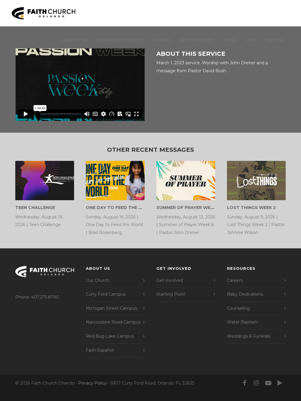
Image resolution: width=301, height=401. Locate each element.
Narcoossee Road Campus (113, 322)
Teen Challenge (35, 207)
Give (251, 40)
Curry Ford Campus (106, 294)
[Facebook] (244, 383)
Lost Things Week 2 (251, 207)
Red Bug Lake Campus (110, 336)
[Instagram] (256, 383)
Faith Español (99, 350)
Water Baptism (242, 322)
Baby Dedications (245, 294)
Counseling (238, 308)
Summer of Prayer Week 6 (188, 207)
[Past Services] (280, 383)
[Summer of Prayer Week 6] (185, 180)
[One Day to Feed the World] (115, 180)
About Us (75, 40)
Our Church (97, 280)
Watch (274, 40)
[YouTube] (268, 383)
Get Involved (197, 40)
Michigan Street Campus (111, 308)
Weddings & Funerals (248, 336)
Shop (230, 40)
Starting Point (170, 294)
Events (161, 40)
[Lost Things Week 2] (256, 180)
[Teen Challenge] (44, 180)
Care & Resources (120, 40)
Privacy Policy (92, 383)
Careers (235, 280)
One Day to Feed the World (121, 207)
